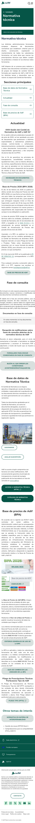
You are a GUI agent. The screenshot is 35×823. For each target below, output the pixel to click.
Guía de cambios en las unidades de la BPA (17, 671)
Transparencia (10, 754)
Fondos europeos (12, 747)
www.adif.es (14, 481)
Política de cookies (16, 814)
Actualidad (7, 98)
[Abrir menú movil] (32, 3)
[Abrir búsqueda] (29, 3)
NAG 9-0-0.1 (24, 223)
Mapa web (26, 814)
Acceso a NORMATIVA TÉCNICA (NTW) (19, 488)
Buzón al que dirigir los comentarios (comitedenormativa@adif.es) (17, 366)
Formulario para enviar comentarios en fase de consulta (17, 354)
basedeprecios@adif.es (21, 267)
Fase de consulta (10, 105)
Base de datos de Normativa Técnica (15, 89)
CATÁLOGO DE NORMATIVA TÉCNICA (17, 498)
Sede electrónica (12, 740)
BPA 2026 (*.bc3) (17, 567)
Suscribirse (9, 447)
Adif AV (8, 762)
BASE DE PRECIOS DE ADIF (17, 273)
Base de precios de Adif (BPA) (13, 114)
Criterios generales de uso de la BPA (17, 642)
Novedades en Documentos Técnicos (17, 179)
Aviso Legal (5, 814)
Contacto (17, 796)
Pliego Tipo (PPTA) (19, 701)
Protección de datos (7, 812)
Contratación (9, 12)
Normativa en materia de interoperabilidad (17, 718)
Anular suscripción (12, 457)
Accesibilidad (19, 812)
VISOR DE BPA (17, 584)
